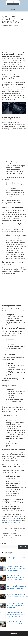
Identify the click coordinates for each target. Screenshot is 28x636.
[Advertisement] (14, 40)
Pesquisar (3, 544)
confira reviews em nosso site (12, 520)
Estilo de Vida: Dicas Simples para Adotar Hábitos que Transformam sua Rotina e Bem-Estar (14, 531)
